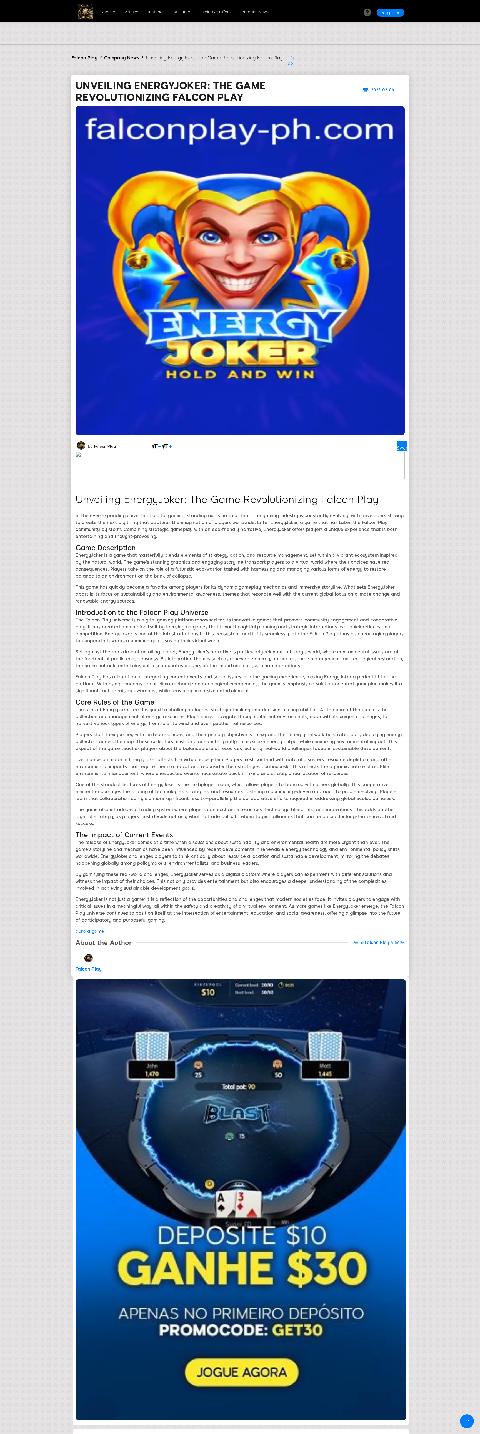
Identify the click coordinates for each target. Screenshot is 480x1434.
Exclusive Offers (215, 12)
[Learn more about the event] (240, 43)
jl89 (289, 64)
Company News (254, 12)
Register (109, 12)
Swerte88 (402, 448)
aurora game (90, 931)
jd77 (290, 57)
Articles (132, 12)
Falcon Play (84, 58)
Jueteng (154, 12)
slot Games (181, 12)
